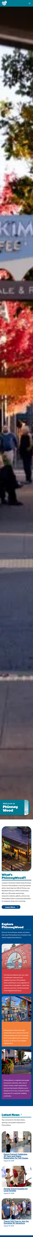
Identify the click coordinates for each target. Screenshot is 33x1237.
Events (6, 793)
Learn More (10, 907)
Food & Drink (8, 789)
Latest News (11, 1114)
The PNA (6, 797)
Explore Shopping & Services (13, 1025)
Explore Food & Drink (14, 971)
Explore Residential (13, 1076)
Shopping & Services (8, 784)
